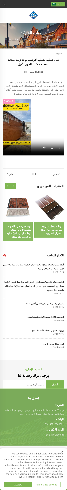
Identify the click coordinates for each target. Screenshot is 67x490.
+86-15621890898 (54, 424)
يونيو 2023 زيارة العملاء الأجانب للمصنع (48, 330)
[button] (13, 186)
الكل (33, 174)
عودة (58, 53)
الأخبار (32, 39)
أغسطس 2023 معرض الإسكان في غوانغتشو (45, 317)
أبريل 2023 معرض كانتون (53, 343)
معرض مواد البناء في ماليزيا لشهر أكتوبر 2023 (45, 303)
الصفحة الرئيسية (46, 39)
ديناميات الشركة (17, 39)
